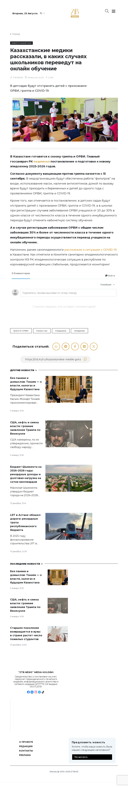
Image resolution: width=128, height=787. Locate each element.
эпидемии (79, 330)
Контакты (26, 750)
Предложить (81, 757)
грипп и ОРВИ (20, 330)
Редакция (25, 746)
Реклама (25, 755)
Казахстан (41, 330)
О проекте (26, 742)
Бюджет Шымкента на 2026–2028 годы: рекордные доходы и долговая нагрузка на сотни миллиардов (26, 474)
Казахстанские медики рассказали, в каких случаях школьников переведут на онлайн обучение (48, 59)
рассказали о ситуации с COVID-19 (90, 249)
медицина (60, 330)
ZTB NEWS (18, 77)
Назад (16, 34)
